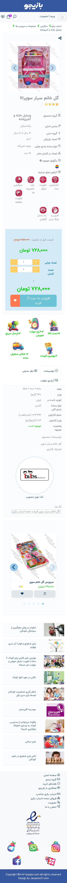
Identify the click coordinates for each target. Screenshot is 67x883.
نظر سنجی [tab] (28, 371)
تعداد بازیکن (50, 139)
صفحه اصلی (50, 775)
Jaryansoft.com (39, 878)
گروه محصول (50, 116)
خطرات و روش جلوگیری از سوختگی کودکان (23, 629)
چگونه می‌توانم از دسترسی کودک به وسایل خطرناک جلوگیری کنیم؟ (23, 726)
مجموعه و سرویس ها (26, 26)
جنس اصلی (51, 126)
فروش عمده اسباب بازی (43, 798)
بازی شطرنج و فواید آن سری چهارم (22, 645)
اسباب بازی (56, 26)
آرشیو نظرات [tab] (47, 380)
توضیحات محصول (51, 437)
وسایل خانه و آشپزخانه (50, 30)
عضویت (52, 803)
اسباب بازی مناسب (46, 794)
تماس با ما (50, 807)
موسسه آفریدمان (27, 709)
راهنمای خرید (49, 784)
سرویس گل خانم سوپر (41, 582)
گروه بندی (51, 779)
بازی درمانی (30, 741)
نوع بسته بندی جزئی (46, 146)
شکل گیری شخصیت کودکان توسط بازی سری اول (22, 693)
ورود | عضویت (47, 16)
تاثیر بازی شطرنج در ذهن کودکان (24, 758)
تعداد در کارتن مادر (47, 153)
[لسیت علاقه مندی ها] (3, 17)
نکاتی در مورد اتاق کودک (24, 677)
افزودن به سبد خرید (40, 300)
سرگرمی (44, 26)
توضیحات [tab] (49, 371)
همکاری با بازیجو (47, 788)
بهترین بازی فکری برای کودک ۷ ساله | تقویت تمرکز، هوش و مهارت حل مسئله (21, 661)
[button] (14, 68)
